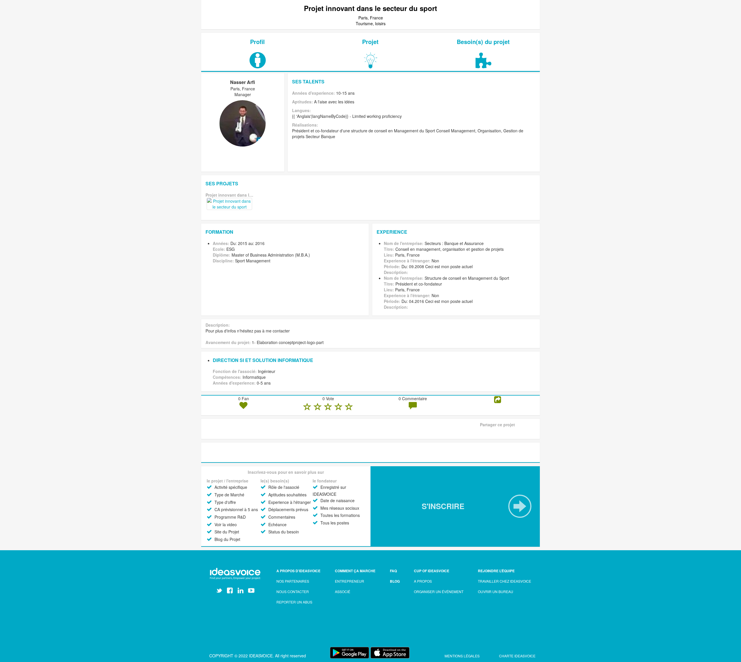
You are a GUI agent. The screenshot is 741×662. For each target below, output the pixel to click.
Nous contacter (292, 591)
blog (395, 581)
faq (393, 570)
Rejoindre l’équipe (496, 570)
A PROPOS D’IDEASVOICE (298, 570)
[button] (455, 506)
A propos (423, 581)
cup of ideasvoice (431, 570)
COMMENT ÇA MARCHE (355, 570)
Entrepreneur (349, 581)
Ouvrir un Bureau (495, 591)
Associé (342, 591)
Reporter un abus (294, 601)
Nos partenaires (292, 581)
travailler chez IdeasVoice (504, 581)
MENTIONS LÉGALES (462, 655)
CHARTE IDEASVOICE (517, 655)
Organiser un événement (438, 591)
